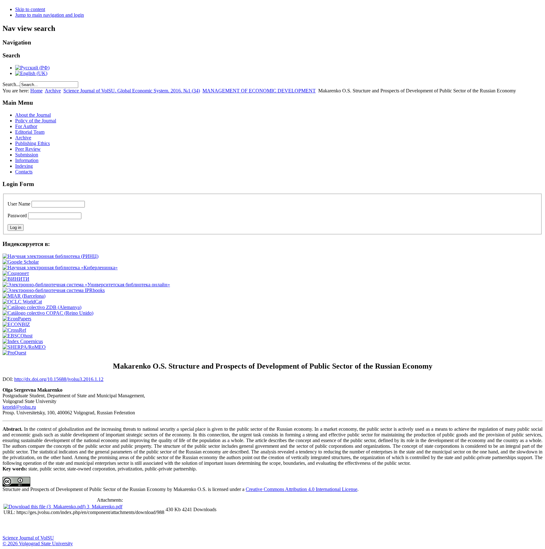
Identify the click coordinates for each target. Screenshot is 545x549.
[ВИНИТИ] (16, 279)
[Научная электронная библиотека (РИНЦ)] (50, 256)
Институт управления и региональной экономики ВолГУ (121, 525)
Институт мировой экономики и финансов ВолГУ (136, 525)
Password (17, 215)
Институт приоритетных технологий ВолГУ (89, 525)
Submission (26, 154)
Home (36, 90)
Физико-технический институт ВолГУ (73, 525)
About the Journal (33, 115)
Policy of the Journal (35, 120)
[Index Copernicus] (23, 341)
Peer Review (28, 149)
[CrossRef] (14, 330)
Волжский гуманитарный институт (26, 525)
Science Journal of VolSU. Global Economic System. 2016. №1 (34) (131, 90)
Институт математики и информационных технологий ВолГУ (58, 525)
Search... (11, 84)
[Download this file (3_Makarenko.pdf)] (45, 506)
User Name (19, 204)
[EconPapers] (17, 318)
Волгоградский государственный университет (10, 525)
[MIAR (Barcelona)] (24, 296)
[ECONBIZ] (16, 324)
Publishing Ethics (32, 143)
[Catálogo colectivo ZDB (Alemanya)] (42, 307)
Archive (53, 90)
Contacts (23, 171)
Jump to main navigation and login (49, 15)
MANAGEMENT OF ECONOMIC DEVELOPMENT (259, 90)
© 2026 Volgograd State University (38, 543)
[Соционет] (16, 273)
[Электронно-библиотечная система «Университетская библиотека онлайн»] (86, 284)
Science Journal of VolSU (28, 537)
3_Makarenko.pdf (104, 506)
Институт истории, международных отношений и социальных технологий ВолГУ (184, 525)
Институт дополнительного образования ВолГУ (200, 525)
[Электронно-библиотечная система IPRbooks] (54, 290)
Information (26, 160)
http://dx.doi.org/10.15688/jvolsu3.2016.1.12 (58, 379)
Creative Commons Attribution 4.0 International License (301, 489)
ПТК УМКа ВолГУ (42, 525)
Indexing (24, 166)
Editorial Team (29, 132)
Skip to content (30, 9)
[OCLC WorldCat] (22, 301)
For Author (26, 126)
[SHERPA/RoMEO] (24, 347)
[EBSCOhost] (17, 335)
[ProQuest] (14, 352)
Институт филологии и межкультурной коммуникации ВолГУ (152, 525)
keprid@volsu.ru (19, 407)
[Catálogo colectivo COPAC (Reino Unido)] (48, 313)
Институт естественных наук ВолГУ (105, 525)
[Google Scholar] (21, 262)
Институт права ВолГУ (168, 525)
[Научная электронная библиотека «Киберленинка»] (60, 267)
